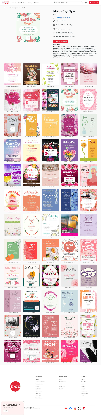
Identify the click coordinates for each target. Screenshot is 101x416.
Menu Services (39, 398)
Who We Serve (22, 2)
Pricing (30, 2)
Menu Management (40, 381)
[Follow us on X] (79, 408)
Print (60, 379)
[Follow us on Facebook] (70, 408)
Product (14, 2)
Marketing (38, 388)
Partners (83, 386)
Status (82, 395)
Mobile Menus (39, 391)
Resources (37, 2)
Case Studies (62, 381)
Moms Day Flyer (22, 7)
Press (82, 384)
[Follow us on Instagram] (75, 408)
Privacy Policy (84, 393)
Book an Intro (93, 2)
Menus (5, 7)
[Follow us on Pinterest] (84, 408)
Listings (37, 386)
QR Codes (38, 393)
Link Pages (38, 395)
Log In (85, 2)
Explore (61, 388)
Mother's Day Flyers (13, 7)
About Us (83, 381)
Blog (60, 384)
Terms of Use (84, 391)
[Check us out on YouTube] (66, 408)
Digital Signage (39, 384)
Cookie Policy (10, 407)
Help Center (62, 386)
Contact (83, 388)
